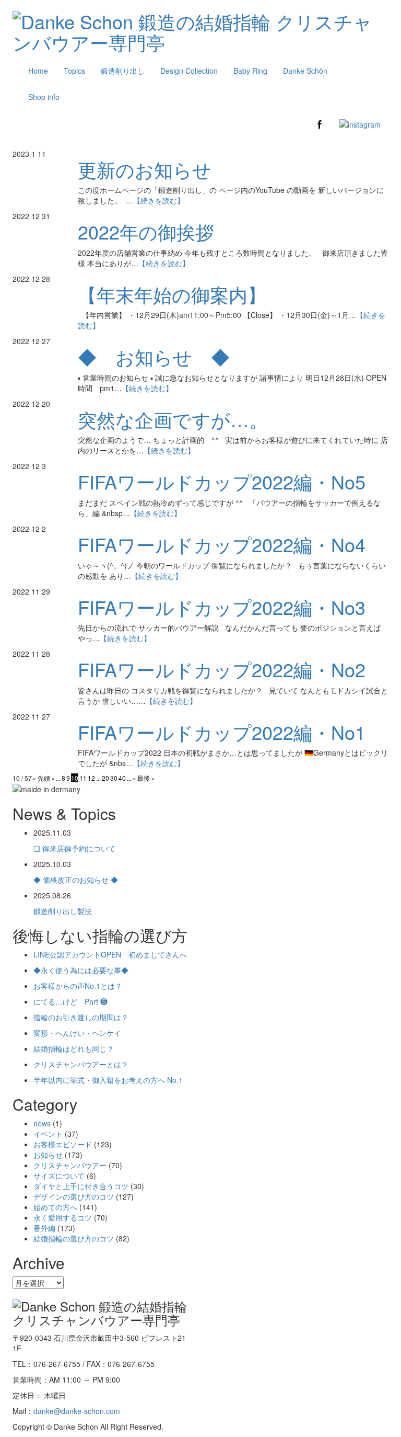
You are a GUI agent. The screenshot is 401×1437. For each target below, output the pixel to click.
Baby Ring (250, 70)
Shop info (44, 97)
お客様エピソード (62, 1144)
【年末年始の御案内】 (172, 294)
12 (91, 777)
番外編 (44, 1228)
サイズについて (59, 1175)
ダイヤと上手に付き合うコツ (80, 1186)
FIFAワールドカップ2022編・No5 (221, 481)
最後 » (146, 777)
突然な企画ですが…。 (173, 419)
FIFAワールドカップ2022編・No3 (221, 607)
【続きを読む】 (158, 200)
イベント (48, 1133)
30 (113, 777)
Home (38, 70)
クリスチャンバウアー (70, 1165)
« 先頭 (41, 777)
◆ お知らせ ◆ (154, 356)
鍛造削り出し (123, 70)
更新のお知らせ (144, 169)
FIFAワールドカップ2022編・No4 (221, 544)
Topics (74, 70)
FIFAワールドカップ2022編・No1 (221, 731)
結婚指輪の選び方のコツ (73, 1238)
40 (122, 777)
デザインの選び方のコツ (73, 1196)
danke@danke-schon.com (76, 1411)
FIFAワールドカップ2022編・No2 (221, 669)
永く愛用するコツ (62, 1217)
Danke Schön (305, 70)
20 (105, 777)
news (42, 1123)
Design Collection (189, 70)
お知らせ (48, 1154)
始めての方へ (55, 1207)
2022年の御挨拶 (146, 231)
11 (83, 777)
